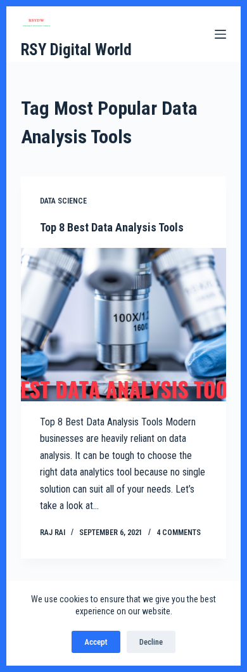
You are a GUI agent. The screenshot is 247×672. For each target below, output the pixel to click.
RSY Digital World (76, 50)
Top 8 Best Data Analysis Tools (112, 227)
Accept (96, 642)
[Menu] (220, 34)
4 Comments (178, 532)
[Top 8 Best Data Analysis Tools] (123, 324)
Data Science (63, 201)
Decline (151, 642)
